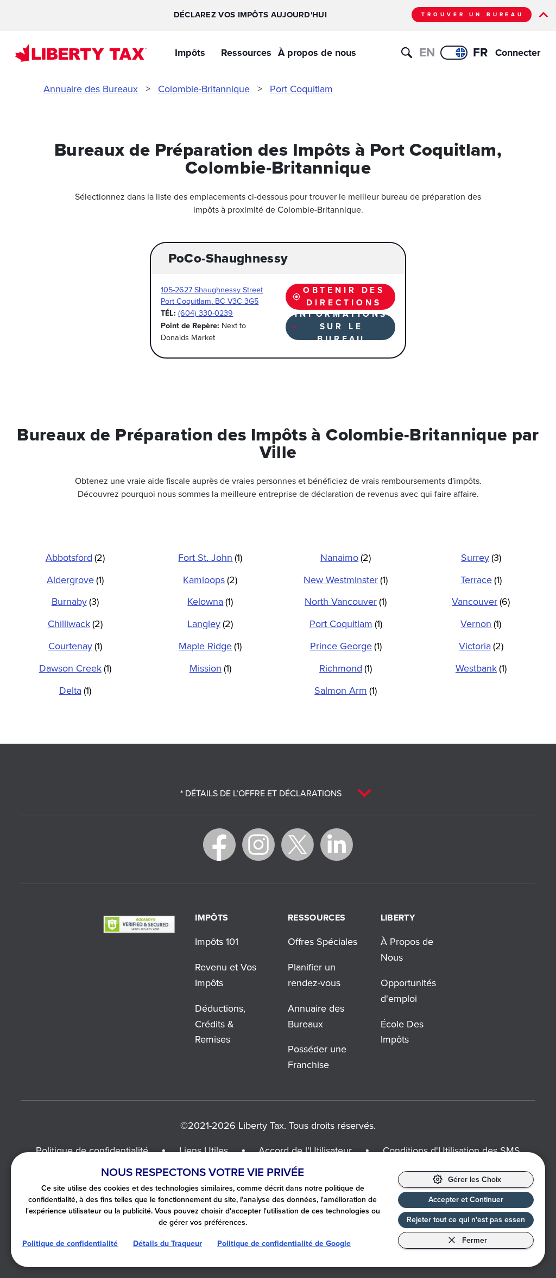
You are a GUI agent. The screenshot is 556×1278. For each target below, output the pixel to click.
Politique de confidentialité (70, 1243)
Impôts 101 (216, 941)
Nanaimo (345, 557)
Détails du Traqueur (167, 1243)
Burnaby (75, 601)
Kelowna (210, 601)
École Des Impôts (402, 1031)
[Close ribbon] (543, 14)
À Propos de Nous (407, 949)
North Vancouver (346, 601)
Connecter (510, 53)
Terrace (481, 579)
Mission (210, 668)
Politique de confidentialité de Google (284, 1243)
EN (427, 52)
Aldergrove (75, 579)
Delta (75, 690)
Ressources (246, 53)
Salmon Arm (345, 690)
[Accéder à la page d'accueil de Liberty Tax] (81, 53)
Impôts (190, 53)
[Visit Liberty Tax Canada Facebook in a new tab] (219, 844)
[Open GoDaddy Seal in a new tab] (139, 924)
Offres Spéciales (322, 941)
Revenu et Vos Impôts (225, 974)
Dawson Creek (75, 668)
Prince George (346, 646)
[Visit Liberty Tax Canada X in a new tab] (297, 844)
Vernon (480, 623)
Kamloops (210, 579)
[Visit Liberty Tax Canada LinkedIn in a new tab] (336, 844)
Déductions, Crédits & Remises (220, 1023)
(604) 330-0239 (205, 312)
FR (480, 52)
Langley (210, 623)
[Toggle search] (406, 52)
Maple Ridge (210, 646)
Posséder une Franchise (317, 1056)
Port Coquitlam (301, 88)
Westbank (481, 668)
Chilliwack (75, 623)
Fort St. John (210, 557)
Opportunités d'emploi (408, 990)
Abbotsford (75, 557)
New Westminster (346, 579)
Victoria (481, 646)
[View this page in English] (453, 53)
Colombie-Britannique (204, 88)
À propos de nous (317, 53)
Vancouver (481, 601)
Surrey (481, 557)
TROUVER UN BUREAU (472, 14)
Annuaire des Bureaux (90, 88)
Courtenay (75, 646)
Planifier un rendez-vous (314, 974)
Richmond (345, 668)
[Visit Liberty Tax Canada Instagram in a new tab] (258, 844)
